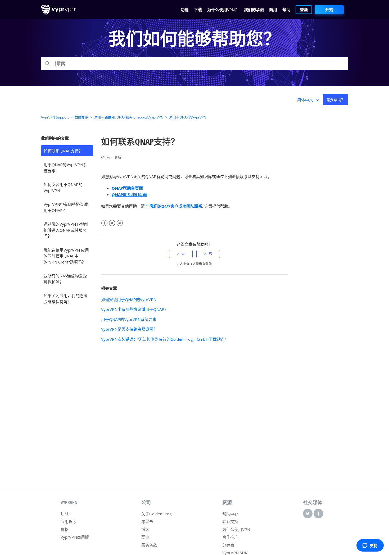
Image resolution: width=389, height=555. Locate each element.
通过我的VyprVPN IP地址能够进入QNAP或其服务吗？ (66, 230)
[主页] (58, 13)
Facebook (104, 223)
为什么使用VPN (236, 529)
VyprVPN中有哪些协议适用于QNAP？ (66, 207)
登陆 (304, 9)
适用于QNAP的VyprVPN (187, 117)
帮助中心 (230, 513)
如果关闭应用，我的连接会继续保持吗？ (65, 298)
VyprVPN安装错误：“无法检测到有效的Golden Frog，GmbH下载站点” (163, 339)
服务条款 (149, 545)
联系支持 (230, 521)
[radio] (181, 254)
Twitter (112, 223)
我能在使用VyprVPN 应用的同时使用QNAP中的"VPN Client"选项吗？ (66, 256)
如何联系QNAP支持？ (63, 150)
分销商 (228, 545)
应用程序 (68, 521)
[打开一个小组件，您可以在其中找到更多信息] (370, 545)
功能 (65, 513)
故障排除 (81, 117)
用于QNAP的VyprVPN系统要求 (65, 167)
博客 (145, 529)
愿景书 (147, 521)
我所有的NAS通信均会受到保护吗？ (65, 278)
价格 (65, 529)
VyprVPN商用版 (75, 537)
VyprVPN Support (55, 117)
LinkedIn (119, 223)
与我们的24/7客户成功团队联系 (174, 206)
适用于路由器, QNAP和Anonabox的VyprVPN (128, 117)
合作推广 (230, 537)
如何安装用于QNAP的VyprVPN (63, 187)
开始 (329, 9)
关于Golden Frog (156, 513)
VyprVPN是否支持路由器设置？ (129, 329)
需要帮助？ (335, 99)
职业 (145, 537)
